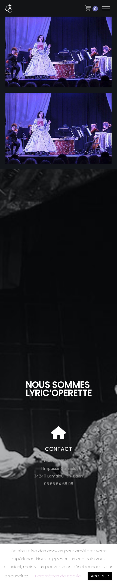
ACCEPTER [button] (100, 576)
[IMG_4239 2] (58, 83)
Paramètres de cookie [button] (58, 576)
